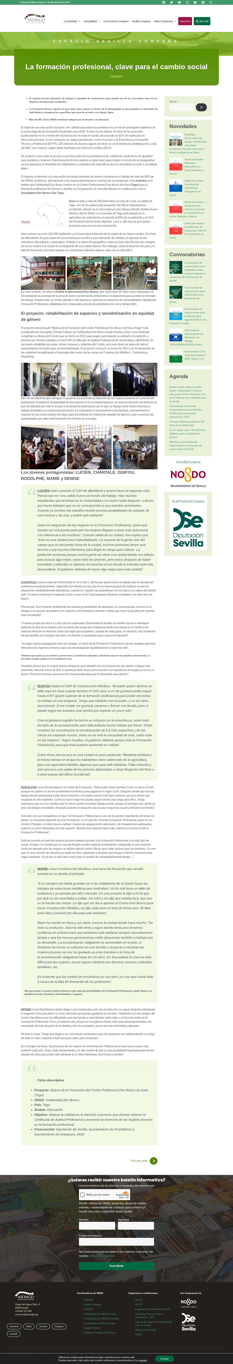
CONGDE (88, 1309)
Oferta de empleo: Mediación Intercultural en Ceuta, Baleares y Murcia (186, 166)
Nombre (84, 1219)
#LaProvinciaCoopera (188, 501)
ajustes (143, 1360)
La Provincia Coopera (116, 21)
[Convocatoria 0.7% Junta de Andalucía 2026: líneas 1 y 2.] (175, 357)
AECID (138, 1304)
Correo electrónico (90, 1235)
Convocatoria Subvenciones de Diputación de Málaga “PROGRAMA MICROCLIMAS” (186, 337)
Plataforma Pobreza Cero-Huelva (100, 1332)
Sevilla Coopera (141, 21)
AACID (138, 1300)
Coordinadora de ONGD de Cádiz (100, 1314)
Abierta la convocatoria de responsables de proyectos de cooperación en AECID (185, 445)
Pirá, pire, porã (139, 1160)
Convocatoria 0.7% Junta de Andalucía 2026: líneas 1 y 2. (195, 355)
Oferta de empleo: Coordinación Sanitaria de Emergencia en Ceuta (186, 187)
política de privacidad (101, 1255)
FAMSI (138, 1334)
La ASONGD (70, 21)
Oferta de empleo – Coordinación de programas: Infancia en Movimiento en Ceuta (187, 230)
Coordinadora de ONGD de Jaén (99, 1323)
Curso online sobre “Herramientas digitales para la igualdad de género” (187, 433)
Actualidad (90, 21)
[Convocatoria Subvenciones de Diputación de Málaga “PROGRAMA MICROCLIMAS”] (175, 335)
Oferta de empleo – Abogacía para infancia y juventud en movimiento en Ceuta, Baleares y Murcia (187, 209)
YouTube (43, 1326)
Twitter (29, 1326)
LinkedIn (14, 1334)
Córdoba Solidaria (92, 1304)
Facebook (14, 1326)
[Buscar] (201, 107)
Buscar (173, 101)
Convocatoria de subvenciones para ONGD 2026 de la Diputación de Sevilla (187, 294)
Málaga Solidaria (92, 1328)
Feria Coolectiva (163, 21)
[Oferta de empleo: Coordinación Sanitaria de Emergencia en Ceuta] (175, 186)
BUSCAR (204, 21)
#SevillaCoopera (188, 462)
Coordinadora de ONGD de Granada (101, 1318)
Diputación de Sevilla (145, 1330)
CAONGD (88, 1300)
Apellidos (123, 1219)
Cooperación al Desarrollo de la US (152, 1309)
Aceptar (164, 1358)
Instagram (59, 1326)
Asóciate (185, 21)
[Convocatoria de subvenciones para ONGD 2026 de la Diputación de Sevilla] (175, 293)
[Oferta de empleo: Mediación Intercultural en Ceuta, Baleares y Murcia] (175, 165)
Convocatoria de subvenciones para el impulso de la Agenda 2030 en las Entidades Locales (187, 316)
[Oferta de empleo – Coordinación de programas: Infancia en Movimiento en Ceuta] (175, 228)
